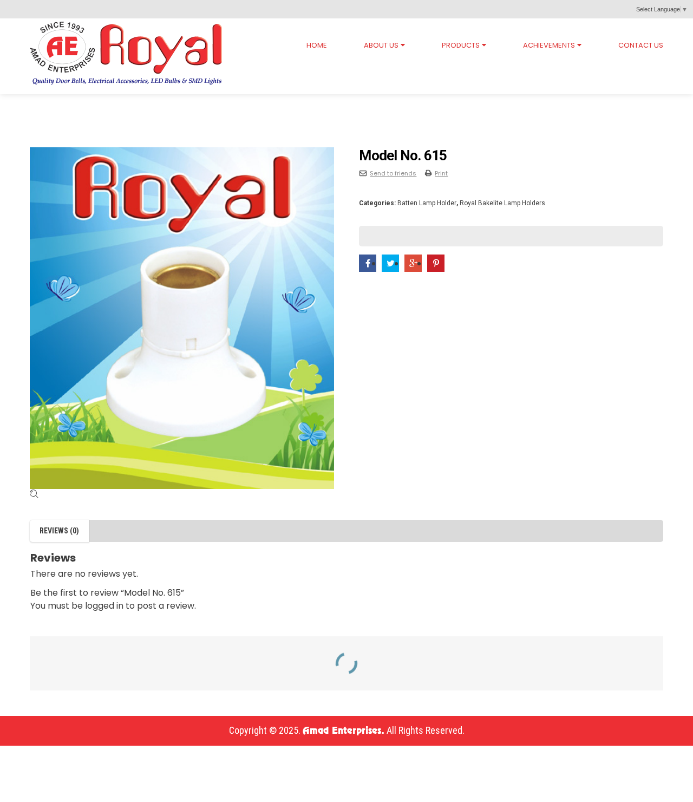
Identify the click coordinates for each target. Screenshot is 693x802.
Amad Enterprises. (343, 731)
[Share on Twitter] (390, 263)
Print (441, 173)
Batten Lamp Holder (241, 104)
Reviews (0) (59, 530)
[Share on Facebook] (367, 263)
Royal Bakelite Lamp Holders (122, 104)
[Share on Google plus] (413, 263)
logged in (104, 605)
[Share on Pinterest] (435, 263)
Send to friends (393, 173)
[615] (182, 318)
